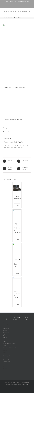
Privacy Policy (24, 384)
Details (17, 205)
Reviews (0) (6, 131)
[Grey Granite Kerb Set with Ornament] (17, 215)
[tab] (17, 128)
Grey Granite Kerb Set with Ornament (17, 228)
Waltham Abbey (27, 318)
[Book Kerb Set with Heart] (17, 282)
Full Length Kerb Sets (16, 119)
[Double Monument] (17, 188)
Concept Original (16, 384)
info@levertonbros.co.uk (23, 1)
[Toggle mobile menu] (30, 14)
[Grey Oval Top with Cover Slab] (17, 248)
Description (6, 128)
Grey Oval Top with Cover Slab (17, 262)
